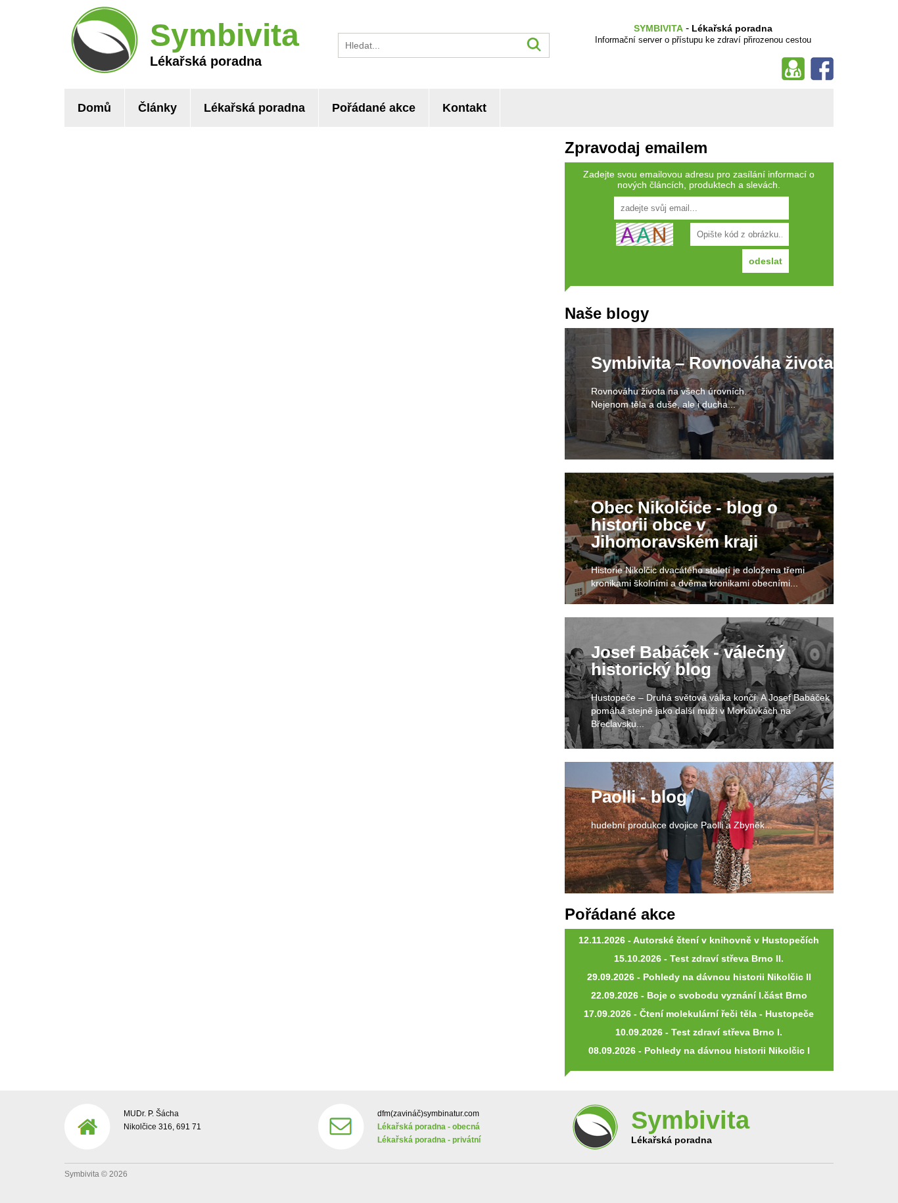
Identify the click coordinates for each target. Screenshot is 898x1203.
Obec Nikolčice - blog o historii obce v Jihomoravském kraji (684, 525)
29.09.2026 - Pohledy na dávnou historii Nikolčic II (699, 977)
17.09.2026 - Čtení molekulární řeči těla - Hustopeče (699, 1013)
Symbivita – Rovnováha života (712, 363)
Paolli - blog (639, 797)
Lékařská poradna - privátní (429, 1139)
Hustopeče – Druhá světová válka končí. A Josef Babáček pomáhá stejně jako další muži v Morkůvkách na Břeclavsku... (710, 710)
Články (157, 107)
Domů (94, 107)
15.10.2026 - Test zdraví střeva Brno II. (699, 958)
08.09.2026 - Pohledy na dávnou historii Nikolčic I (699, 1050)
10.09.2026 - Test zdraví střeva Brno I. (698, 1032)
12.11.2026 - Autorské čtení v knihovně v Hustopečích (699, 940)
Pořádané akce (373, 107)
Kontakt (464, 107)
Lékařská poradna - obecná (428, 1126)
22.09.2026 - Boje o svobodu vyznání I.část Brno (699, 995)
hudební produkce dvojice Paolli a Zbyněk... (681, 825)
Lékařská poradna (254, 107)
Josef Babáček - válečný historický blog (688, 660)
